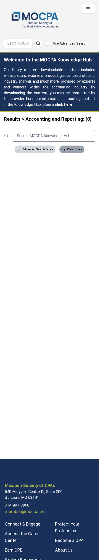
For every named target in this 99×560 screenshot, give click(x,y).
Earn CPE (13, 550)
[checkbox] (48, 43)
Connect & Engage (22, 524)
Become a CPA (69, 540)
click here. (64, 104)
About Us (64, 550)
